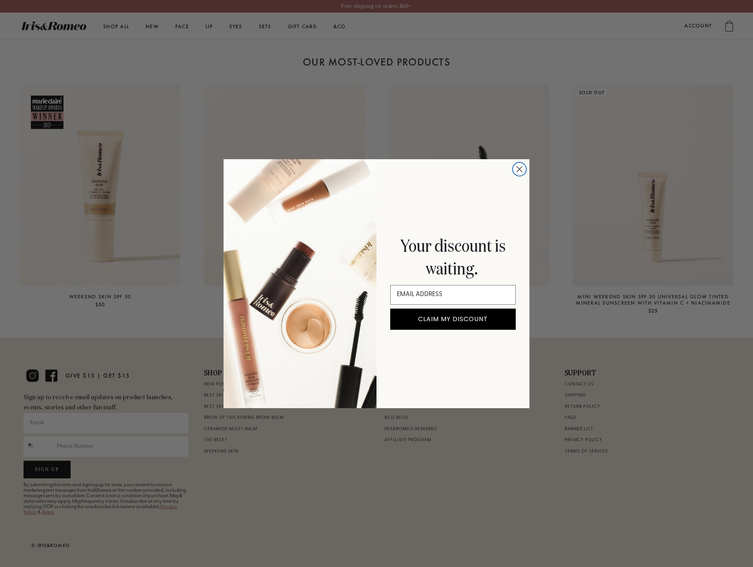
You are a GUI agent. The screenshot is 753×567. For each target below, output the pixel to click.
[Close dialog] (519, 169)
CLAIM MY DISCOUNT (453, 318)
